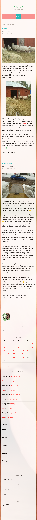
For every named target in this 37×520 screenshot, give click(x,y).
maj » (8, 366)
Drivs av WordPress (11, 514)
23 (4, 357)
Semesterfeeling (15, 394)
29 (32, 357)
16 (4, 354)
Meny (19, 16)
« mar (4, 366)
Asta (3, 381)
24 (9, 357)
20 (23, 354)
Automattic (18, 517)
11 (14, 350)
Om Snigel (5, 490)
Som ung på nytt (15, 376)
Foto (10, 28)
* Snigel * (18, 7)
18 (14, 354)
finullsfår (23, 123)
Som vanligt (14, 385)
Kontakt (4, 494)
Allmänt (5, 28)
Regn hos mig (7, 167)
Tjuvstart (13, 413)
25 (14, 357)
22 (32, 354)
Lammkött (6, 31)
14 (28, 350)
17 (9, 354)
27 (23, 357)
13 (23, 350)
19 (18, 354)
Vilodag (12, 404)
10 (9, 350)
